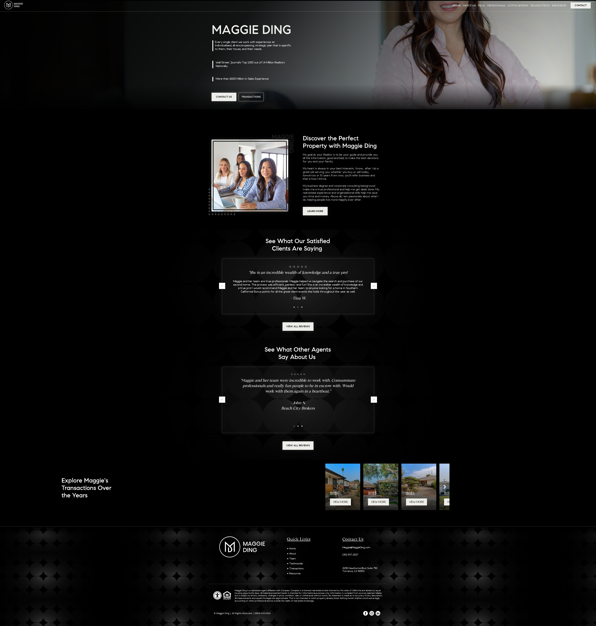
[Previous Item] (330, 487)
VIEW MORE (347, 502)
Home (292, 549)
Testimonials (296, 564)
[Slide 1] (294, 307)
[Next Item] (445, 487)
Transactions (296, 569)
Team (292, 559)
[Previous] (222, 286)
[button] (540, 5)
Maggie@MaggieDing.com (356, 548)
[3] (301, 307)
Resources (295, 574)
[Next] (374, 286)
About (292, 554)
